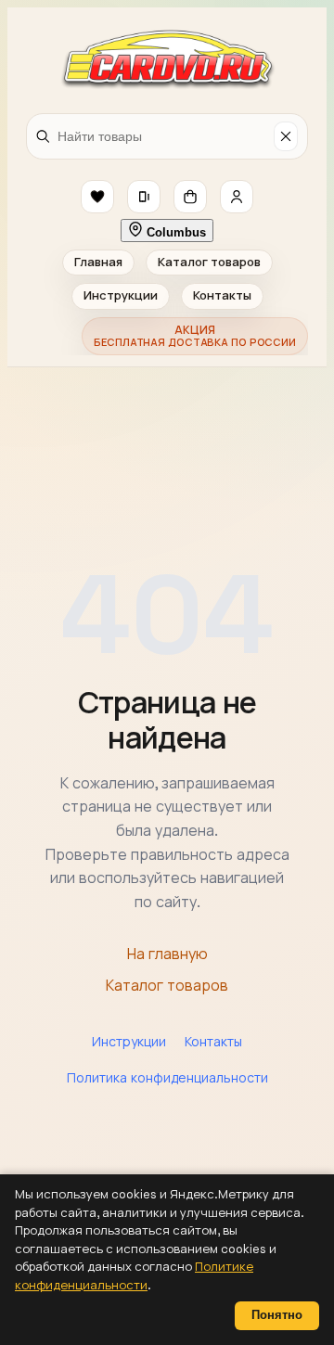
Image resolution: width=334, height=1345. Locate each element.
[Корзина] (190, 196)
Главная (98, 262)
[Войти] (236, 196)
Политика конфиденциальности (167, 1078)
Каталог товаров (209, 262)
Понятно (276, 1315)
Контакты (222, 295)
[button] (97, 196)
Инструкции (121, 295)
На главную (167, 954)
